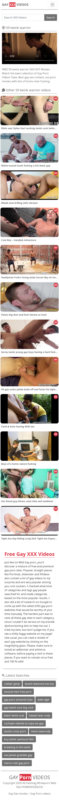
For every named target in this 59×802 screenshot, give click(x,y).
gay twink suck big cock (18, 707)
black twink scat (14, 715)
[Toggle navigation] (52, 4)
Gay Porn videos (40, 793)
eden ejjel (43, 699)
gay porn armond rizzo (18, 699)
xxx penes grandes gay (18, 755)
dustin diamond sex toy (39, 684)
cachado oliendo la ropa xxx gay (24, 723)
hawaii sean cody (39, 715)
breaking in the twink (17, 747)
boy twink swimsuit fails (19, 739)
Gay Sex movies (18, 793)
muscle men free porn (18, 691)
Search (50, 17)
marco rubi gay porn (17, 763)
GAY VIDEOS (15, 4)
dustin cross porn (15, 731)
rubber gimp (12, 684)
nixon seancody (40, 731)
